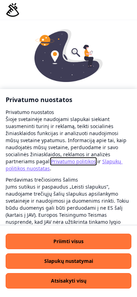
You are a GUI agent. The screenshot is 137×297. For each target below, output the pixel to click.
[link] (73, 161)
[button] (68, 241)
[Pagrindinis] (13, 10)
